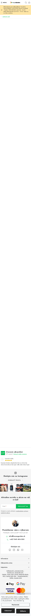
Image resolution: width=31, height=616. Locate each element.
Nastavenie (15, 605)
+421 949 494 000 (17, 539)
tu (23, 601)
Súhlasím (23, 611)
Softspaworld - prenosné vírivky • (15, 571)
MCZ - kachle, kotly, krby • (10, 576)
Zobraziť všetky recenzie (20, 454)
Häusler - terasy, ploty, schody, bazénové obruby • (15, 574)
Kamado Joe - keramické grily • (15, 572)
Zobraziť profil (14, 480)
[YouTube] (22, 550)
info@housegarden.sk (17, 536)
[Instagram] (14, 550)
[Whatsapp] (18, 550)
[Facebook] (10, 550)
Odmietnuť (8, 611)
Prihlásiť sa (23, 506)
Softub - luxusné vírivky (16, 578)
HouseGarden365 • (23, 576)
